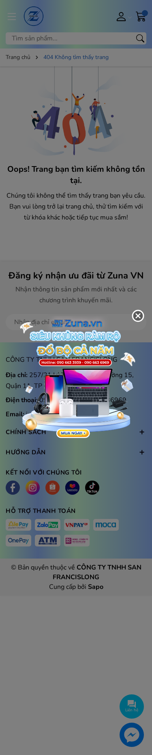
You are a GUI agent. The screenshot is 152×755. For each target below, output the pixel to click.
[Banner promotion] (76, 377)
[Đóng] (138, 316)
